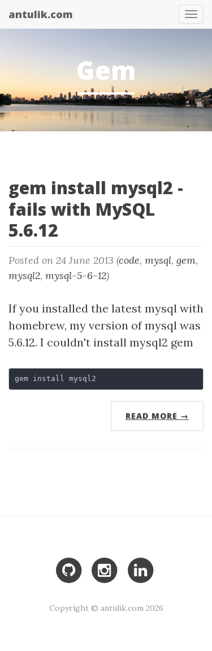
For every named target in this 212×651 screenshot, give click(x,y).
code (129, 260)
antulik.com (40, 12)
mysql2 (24, 275)
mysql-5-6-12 (75, 275)
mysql (158, 260)
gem (186, 260)
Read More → (157, 415)
